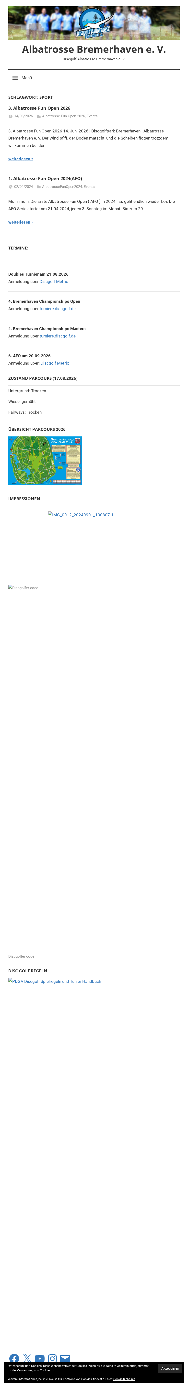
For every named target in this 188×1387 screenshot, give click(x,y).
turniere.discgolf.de (58, 308)
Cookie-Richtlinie (124, 1379)
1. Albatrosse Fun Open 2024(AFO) (45, 178)
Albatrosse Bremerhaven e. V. (94, 49)
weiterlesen (19, 158)
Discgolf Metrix (54, 281)
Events (92, 116)
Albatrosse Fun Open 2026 (63, 116)
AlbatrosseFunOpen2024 (62, 186)
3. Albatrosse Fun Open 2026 (39, 108)
